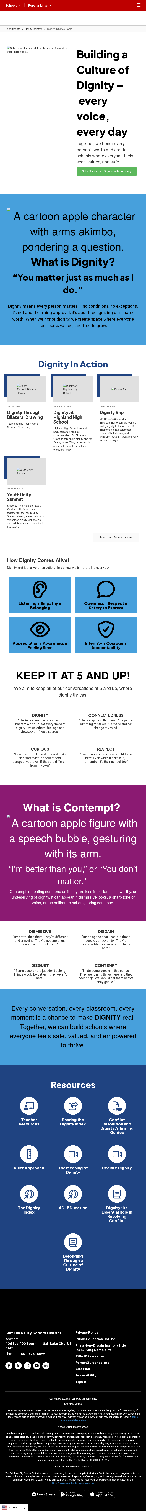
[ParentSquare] (43, 1494)
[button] (13, 5)
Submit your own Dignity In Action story (106, 171)
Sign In (81, 1381)
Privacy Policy (87, 1332)
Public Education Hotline (95, 1339)
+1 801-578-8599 (31, 1353)
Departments (12, 29)
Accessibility (86, 1375)
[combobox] (14, 1507)
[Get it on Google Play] (72, 1494)
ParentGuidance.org (93, 1362)
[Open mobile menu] (139, 5)
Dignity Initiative (33, 29)
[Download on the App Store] (101, 1494)
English (13, 1507)
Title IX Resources (90, 1356)
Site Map (83, 1369)
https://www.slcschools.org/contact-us (73, 1483)
